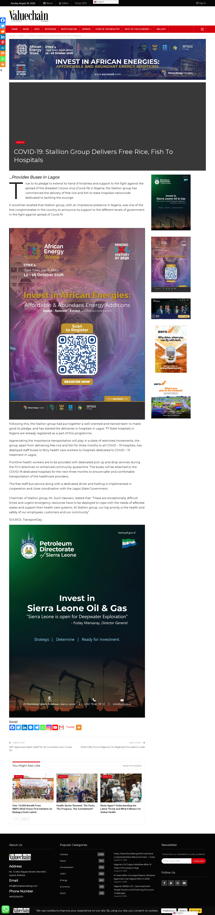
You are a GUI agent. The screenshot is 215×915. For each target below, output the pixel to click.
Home (15, 29)
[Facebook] (12, 727)
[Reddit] (3, 31)
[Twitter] (18, 727)
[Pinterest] (3, 42)
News (26, 29)
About (50, 3)
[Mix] (3, 53)
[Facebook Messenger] (30, 727)
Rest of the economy (137, 29)
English (100, 2)
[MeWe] (3, 48)
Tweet (70, 727)
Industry (64, 854)
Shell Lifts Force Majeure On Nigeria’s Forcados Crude (113, 746)
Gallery (65, 3)
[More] (79, 727)
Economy (65, 886)
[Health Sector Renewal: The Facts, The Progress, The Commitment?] (77, 788)
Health (20, 142)
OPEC (37, 29)
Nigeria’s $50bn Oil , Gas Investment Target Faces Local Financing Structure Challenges (134, 889)
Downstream (66, 867)
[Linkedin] (24, 727)
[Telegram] (37, 727)
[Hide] (1, 70)
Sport (63, 893)
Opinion (86, 29)
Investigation (69, 29)
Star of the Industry (108, 29)
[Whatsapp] (43, 727)
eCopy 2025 (81, 3)
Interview (50, 29)
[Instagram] (49, 727)
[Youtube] (55, 727)
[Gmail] (61, 727)
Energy (63, 880)
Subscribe (198, 861)
